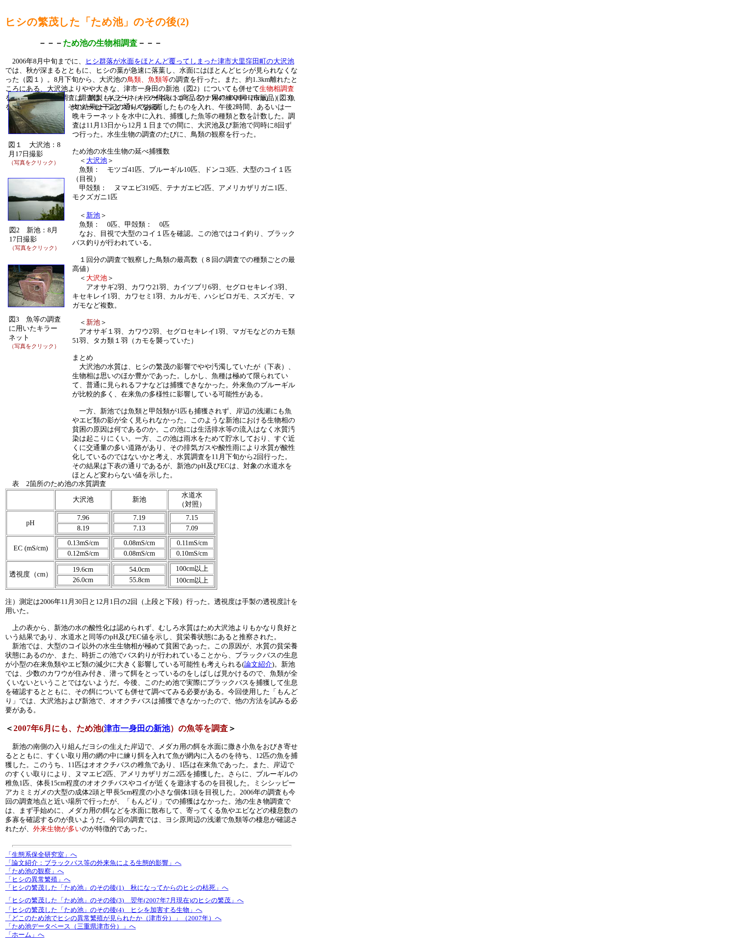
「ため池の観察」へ (34, 871)
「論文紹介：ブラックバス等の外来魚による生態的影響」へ (93, 862)
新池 (93, 215)
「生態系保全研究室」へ (41, 854)
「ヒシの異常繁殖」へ (37, 879)
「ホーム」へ (24, 934)
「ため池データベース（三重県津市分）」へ (70, 926)
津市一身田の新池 (137, 728)
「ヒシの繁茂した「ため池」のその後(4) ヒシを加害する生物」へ (103, 909)
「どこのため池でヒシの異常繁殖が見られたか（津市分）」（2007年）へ (113, 918)
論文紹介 (258, 664)
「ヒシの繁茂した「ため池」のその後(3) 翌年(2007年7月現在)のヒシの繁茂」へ (124, 900)
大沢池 (96, 160)
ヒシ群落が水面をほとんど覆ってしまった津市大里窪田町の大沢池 (189, 61)
